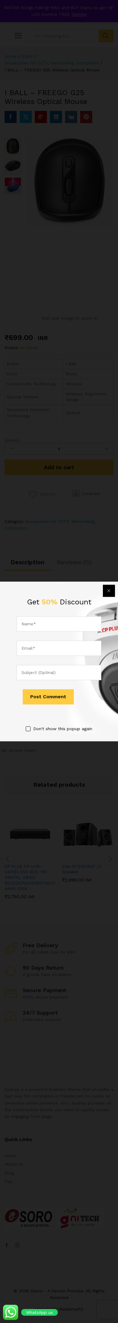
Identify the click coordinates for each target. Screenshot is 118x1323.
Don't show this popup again (62, 728)
